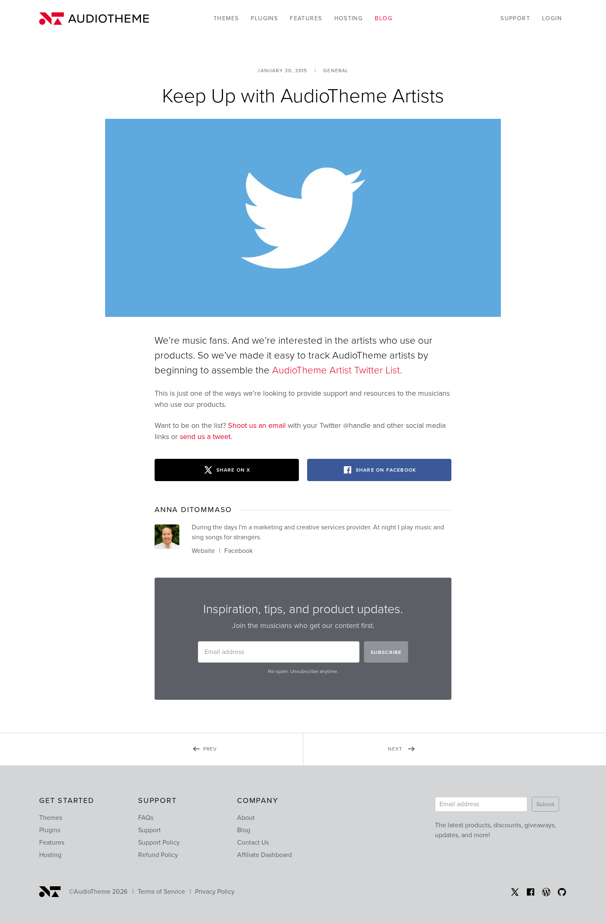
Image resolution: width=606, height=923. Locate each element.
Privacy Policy (215, 892)
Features (306, 18)
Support (515, 18)
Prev (227, 754)
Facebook (238, 551)
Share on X (233, 470)
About (246, 818)
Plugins (264, 18)
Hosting (348, 18)
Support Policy (159, 842)
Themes (226, 18)
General (335, 70)
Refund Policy (158, 855)
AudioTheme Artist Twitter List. (337, 370)
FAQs (145, 818)
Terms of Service (161, 892)
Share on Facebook (386, 470)
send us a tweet (205, 436)
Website (203, 551)
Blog (383, 18)
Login (552, 18)
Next (407, 754)
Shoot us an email (257, 425)
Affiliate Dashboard (264, 855)
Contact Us (253, 842)
